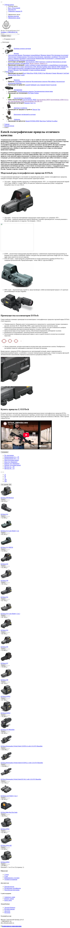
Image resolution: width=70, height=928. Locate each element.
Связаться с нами (9, 897)
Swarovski (53, 85)
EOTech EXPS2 (5, 696)
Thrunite (63, 66)
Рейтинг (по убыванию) (11, 463)
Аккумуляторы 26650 (43, 99)
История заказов (9, 909)
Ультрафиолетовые (14, 60)
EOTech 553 (4, 630)
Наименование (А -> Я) (11, 457)
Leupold (27, 85)
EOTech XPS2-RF (6, 845)
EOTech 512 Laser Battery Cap (10, 531)
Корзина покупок (13, 16)
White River (29, 73)
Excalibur (54, 121)
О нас (6, 876)
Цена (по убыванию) (10, 462)
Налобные (23, 58)
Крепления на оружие (59, 62)
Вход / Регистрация (14, 8)
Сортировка (4, 452)
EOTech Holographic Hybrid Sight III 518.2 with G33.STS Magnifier (21, 779)
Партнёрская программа (11, 890)
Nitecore (53, 66)
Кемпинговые (40, 58)
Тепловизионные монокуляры (43, 91)
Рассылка (7, 912)
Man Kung (43, 121)
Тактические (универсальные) (17, 57)
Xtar (20, 70)
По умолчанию (9, 455)
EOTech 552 (4, 597)
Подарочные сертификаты (12, 888)
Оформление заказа (14, 18)
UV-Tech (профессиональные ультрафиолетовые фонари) (38, 67)
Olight (58, 66)
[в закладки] (7, 516)
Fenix (49, 66)
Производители (9, 126)
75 (5, 478)
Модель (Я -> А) (9, 468)
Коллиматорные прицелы (40, 81)
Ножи (11, 71)
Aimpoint (43, 85)
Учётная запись (9, 4)
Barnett (28, 121)
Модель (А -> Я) (9, 467)
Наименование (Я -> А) (11, 458)
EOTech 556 (4, 647)
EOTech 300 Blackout (7, 497)
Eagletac (44, 66)
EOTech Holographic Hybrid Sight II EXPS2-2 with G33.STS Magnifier (22, 762)
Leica (38, 85)
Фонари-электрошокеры (27, 60)
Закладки (7, 911)
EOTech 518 (4, 580)
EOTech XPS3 (5, 862)
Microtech (49, 73)
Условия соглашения (10, 879)
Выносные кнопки (14, 63)
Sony (31, 103)
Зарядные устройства (45, 62)
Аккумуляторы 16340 (17, 101)
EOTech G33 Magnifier (7, 729)
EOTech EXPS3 (5, 713)
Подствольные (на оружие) (59, 55)
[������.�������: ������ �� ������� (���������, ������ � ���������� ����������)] (11, 926)
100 (5, 479)
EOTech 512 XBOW (7, 547)
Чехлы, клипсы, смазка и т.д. (38, 63)
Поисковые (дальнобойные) (31, 55)
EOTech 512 (4, 514)
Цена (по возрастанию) (11, 460)
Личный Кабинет (9, 907)
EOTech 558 (4, 680)
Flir (29, 93)
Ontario (54, 73)
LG (35, 103)
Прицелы (16, 80)
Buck (24, 73)
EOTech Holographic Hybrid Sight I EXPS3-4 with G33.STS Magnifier (21, 746)
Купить (3, 499)
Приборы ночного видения (22, 48)
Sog (44, 73)
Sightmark (33, 85)
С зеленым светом (59, 58)
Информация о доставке (11, 878)
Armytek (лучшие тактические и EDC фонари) (27, 66)
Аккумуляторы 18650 (32, 62)
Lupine (27, 65)
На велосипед (49, 58)
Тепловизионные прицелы (25, 91)
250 (5, 481)
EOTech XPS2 (5, 829)
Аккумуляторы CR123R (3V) (33, 101)
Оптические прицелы (15, 83)
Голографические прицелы (23, 81)
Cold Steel (66, 73)
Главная (6, 124)
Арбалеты (16, 119)
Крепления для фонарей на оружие (24, 114)
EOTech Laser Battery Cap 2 (9, 796)
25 (5, 474)
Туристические (31, 58)
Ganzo (23, 75)
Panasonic (27, 103)
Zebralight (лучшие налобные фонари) (34, 70)
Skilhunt (43, 68)
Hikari (18, 75)
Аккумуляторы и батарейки (22, 98)
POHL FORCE (38, 73)
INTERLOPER (34, 121)
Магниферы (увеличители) (56, 81)
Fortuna (36, 93)
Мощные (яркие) (46, 55)
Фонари (16, 53)
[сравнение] (9, 516)
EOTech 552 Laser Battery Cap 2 (10, 613)
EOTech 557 (4, 663)
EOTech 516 (4, 564)
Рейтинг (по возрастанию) (12, 465)
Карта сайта (8, 900)
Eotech (48, 85)
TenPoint (48, 121)
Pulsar (32, 93)
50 (5, 476)
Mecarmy (16, 70)
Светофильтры (24, 63)
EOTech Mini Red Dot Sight (9, 812)
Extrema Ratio (12, 75)
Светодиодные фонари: (15, 55)
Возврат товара (9, 898)
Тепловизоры (17, 90)
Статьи (6, 874)
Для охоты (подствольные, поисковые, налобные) (42, 57)
